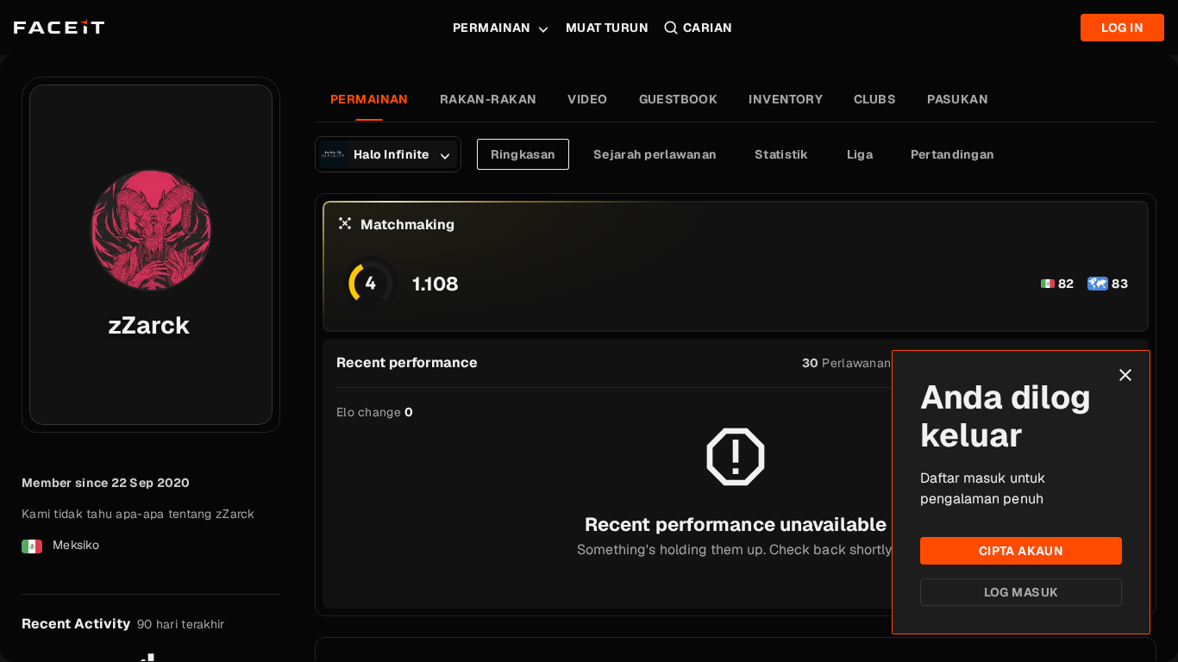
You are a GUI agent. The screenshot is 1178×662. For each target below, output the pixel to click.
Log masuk (1021, 592)
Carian (708, 27)
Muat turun (607, 27)
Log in (1122, 27)
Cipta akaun (1021, 551)
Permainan (492, 27)
